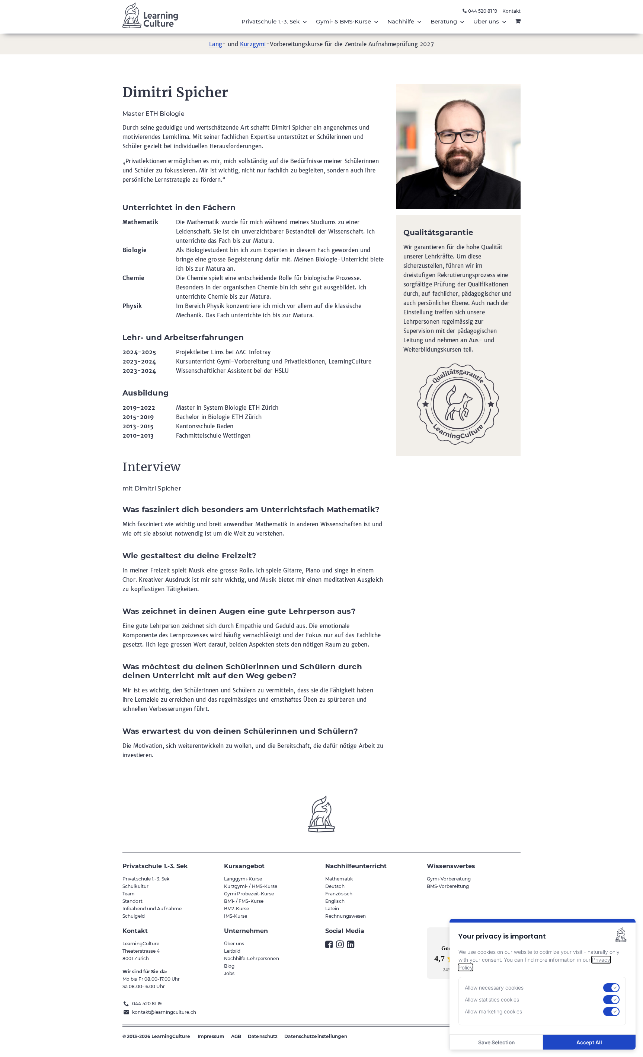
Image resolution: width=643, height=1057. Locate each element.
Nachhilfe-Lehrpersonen (251, 958)
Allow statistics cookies (492, 1000)
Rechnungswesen (345, 916)
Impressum (211, 1036)
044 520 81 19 (482, 11)
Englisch (335, 901)
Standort (132, 901)
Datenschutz (263, 1036)
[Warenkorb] (518, 21)
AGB (236, 1036)
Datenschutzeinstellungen (315, 1036)
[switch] (611, 987)
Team (128, 893)
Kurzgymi (253, 44)
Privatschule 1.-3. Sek (145, 879)
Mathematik (339, 879)
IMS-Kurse (235, 916)
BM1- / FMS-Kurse (244, 901)
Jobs (229, 973)
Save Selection (496, 1042)
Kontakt (511, 11)
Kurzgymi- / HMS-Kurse (251, 886)
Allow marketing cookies (493, 1012)
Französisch (338, 893)
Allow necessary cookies (494, 988)
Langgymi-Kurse (243, 879)
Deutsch (335, 886)
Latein (332, 908)
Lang (215, 44)
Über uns (234, 943)
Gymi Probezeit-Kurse (249, 893)
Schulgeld (133, 916)
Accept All (589, 1042)
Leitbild (232, 951)
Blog (229, 966)
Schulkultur (135, 886)
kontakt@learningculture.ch (164, 1012)
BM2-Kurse (236, 908)
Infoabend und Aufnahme (152, 908)
